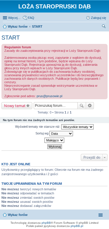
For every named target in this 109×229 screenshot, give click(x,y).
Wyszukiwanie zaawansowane (90, 105)
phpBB (46, 222)
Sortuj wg (42, 133)
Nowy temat (15, 105)
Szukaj (81, 105)
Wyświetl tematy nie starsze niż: (38, 126)
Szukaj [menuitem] (104, 27)
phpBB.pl (77, 226)
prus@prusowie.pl (49, 96)
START (10, 37)
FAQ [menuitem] (31, 17)
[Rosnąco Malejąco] (54, 140)
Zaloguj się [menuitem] (98, 17)
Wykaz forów (18, 214)
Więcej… (14, 17)
